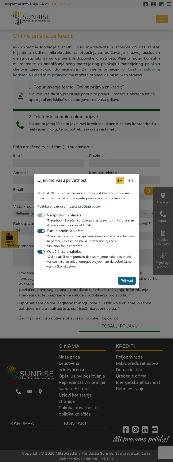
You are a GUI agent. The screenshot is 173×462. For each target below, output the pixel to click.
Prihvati (127, 281)
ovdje (96, 206)
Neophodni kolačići (64, 215)
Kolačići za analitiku (64, 251)
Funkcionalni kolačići (65, 231)
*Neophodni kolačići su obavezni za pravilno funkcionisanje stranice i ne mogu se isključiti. (90, 223)
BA (119, 180)
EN (130, 180)
